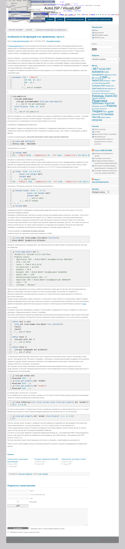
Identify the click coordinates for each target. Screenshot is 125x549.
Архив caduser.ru (109, 88)
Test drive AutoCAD (102, 83)
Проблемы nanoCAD (99, 106)
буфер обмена (106, 117)
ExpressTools (112, 75)
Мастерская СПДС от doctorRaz (105, 134)
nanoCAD (98, 80)
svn (93, 83)
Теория (45, 474)
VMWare (108, 86)
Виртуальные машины (108, 93)
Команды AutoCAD (104, 95)
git (93, 78)
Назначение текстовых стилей (74, 459)
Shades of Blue (70, 540)
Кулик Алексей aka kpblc (20, 41)
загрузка (97, 119)
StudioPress (87, 540)
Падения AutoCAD (98, 98)
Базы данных (96, 91)
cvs (105, 75)
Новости (28, 474)
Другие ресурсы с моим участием (99, 19)
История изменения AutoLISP (46, 459)
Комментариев (101, 35)
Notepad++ (107, 81)
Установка (107, 114)
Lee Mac (97, 132)
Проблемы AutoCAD (103, 103)
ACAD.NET (105, 68)
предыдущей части (15, 46)
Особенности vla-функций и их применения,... (51, 30)
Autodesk (98, 71)
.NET (95, 68)
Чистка (96, 117)
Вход (96, 30)
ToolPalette (96, 86)
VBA (103, 86)
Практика (99, 101)
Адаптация (97, 88)
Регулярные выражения (99, 108)
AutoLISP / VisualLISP (62, 8)
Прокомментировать (53, 41)
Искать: (94, 44)
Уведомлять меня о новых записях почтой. (25, 532)
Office (113, 81)
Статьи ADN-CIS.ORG (103, 150)
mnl (109, 78)
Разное (112, 105)
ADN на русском (99, 129)
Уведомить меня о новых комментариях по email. (48, 529)
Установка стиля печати (102, 158)
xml (112, 86)
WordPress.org (99, 37)
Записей (99, 33)
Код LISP (29, 30)
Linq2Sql (96, 78)
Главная (50, 19)
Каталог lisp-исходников (75, 19)
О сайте (60, 19)
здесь (84, 304)
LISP (40, 474)
